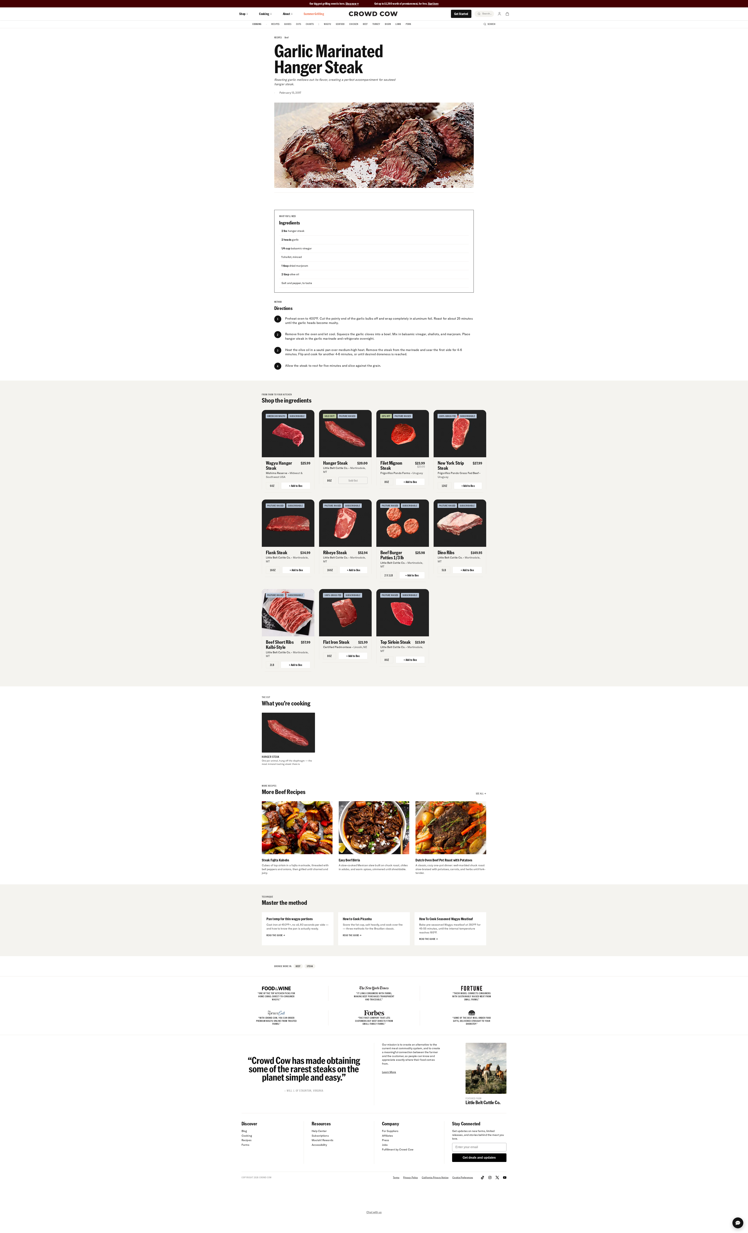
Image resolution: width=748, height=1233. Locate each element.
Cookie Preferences (462, 1177)
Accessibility (319, 1145)
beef (286, 37)
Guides (287, 24)
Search (492, 24)
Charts (310, 24)
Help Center (319, 1131)
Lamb (398, 24)
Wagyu (327, 24)
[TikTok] (482, 1177)
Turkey (376, 24)
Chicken (353, 24)
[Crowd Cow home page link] (373, 13)
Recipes (275, 24)
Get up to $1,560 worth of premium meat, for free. (406, 3)
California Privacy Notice (435, 1177)
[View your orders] (507, 13)
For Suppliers (390, 1131)
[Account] (499, 13)
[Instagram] (490, 1177)
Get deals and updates (479, 1157)
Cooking (256, 24)
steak (310, 966)
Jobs (385, 1145)
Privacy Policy (410, 1177)
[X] (497, 1177)
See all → (481, 793)
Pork (408, 24)
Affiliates (387, 1135)
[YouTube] (504, 1177)
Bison (388, 24)
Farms (246, 1145)
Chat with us (374, 1212)
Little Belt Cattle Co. (483, 1102)
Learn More (389, 1072)
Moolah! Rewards (322, 1140)
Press (385, 1140)
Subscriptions (320, 1135)
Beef (365, 24)
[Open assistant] (737, 1222)
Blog (244, 1131)
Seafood (340, 24)
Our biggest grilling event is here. (328, 3)
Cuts (298, 24)
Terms (396, 1177)
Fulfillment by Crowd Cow (398, 1149)
